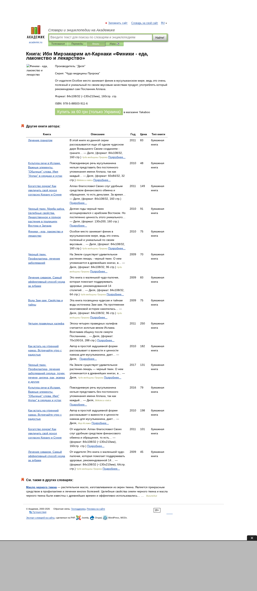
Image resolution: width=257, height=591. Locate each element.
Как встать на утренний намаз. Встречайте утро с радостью (45, 350)
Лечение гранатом (40, 140)
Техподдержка (78, 509)
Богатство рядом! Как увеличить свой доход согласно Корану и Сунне (45, 190)
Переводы (77, 43)
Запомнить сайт (118, 23)
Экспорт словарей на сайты (40, 517)
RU (163, 23)
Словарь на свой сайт (144, 23)
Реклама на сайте (96, 509)
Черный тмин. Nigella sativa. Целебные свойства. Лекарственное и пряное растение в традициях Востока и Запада (46, 217)
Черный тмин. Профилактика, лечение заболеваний (44, 258)
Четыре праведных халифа (46, 323)
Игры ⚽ (114, 43)
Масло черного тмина (41, 487)
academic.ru (35, 42)
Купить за (89, 111)
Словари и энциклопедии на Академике (81, 30)
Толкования (58, 43)
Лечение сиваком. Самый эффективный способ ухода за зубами (46, 281)
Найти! (159, 37)
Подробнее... (116, 157)
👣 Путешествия (37, 512)
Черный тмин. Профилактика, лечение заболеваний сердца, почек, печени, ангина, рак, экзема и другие (46, 373)
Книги (95, 43)
